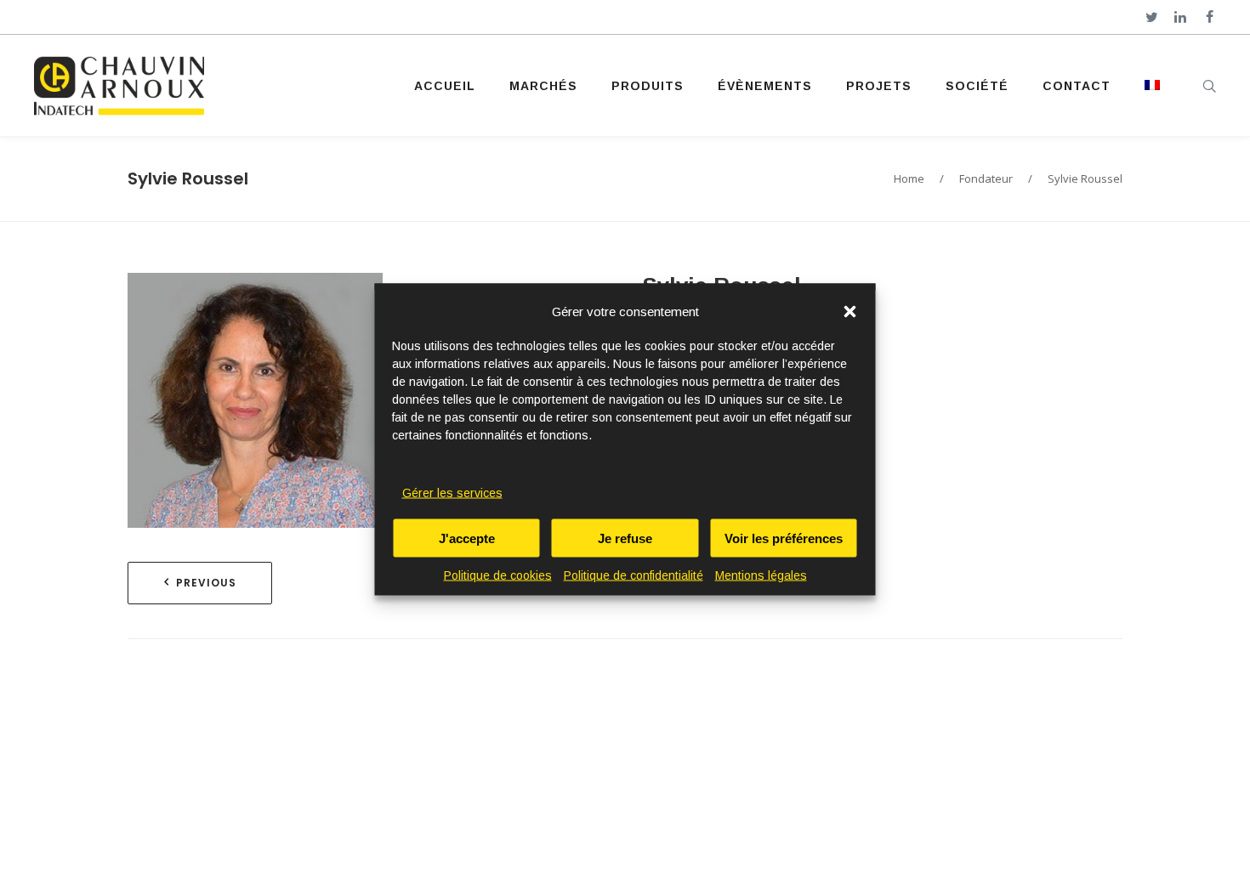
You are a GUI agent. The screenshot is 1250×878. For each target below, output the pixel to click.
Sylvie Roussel (188, 178)
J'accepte (467, 537)
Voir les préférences (783, 537)
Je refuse (625, 537)
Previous (206, 582)
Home (909, 178)
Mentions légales (761, 574)
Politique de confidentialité (633, 574)
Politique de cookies (498, 574)
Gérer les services (452, 492)
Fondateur (986, 178)
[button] (850, 311)
